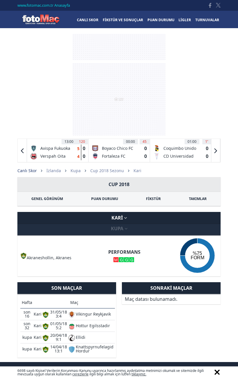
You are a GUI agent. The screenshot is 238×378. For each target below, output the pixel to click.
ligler (184, 19)
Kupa (76, 170)
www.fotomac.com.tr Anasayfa (43, 5)
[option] (58, 150)
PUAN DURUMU (104, 198)
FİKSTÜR (153, 198)
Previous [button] (22, 150)
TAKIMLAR (198, 198)
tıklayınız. (138, 374)
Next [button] (215, 150)
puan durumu (160, 19)
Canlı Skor (40, 19)
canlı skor (87, 19)
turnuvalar (207, 19)
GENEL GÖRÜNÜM (47, 198)
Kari (117, 218)
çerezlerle (80, 374)
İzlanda (53, 170)
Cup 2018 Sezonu (107, 170)
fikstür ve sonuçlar (123, 19)
